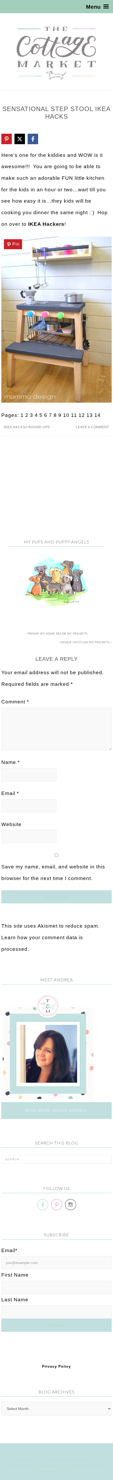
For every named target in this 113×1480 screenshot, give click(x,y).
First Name (15, 1275)
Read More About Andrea (56, 1110)
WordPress (50, 1471)
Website (11, 824)
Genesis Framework (85, 1465)
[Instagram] (70, 1204)
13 (89, 415)
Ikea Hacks (14, 427)
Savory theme (59, 1459)
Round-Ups (39, 427)
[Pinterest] (56, 1204)
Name (10, 762)
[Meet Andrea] (47, 1096)
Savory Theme (51, 1465)
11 (74, 415)
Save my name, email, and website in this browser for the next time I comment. (53, 872)
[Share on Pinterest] (6, 139)
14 (97, 415)
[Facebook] (43, 1204)
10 (66, 415)
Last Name (14, 1299)
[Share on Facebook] (33, 139)
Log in (67, 1471)
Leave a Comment (92, 427)
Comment (15, 701)
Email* (9, 1250)
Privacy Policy (56, 1366)
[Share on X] (19, 139)
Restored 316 (86, 1459)
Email (10, 793)
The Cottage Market (56, 53)
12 (82, 415)
